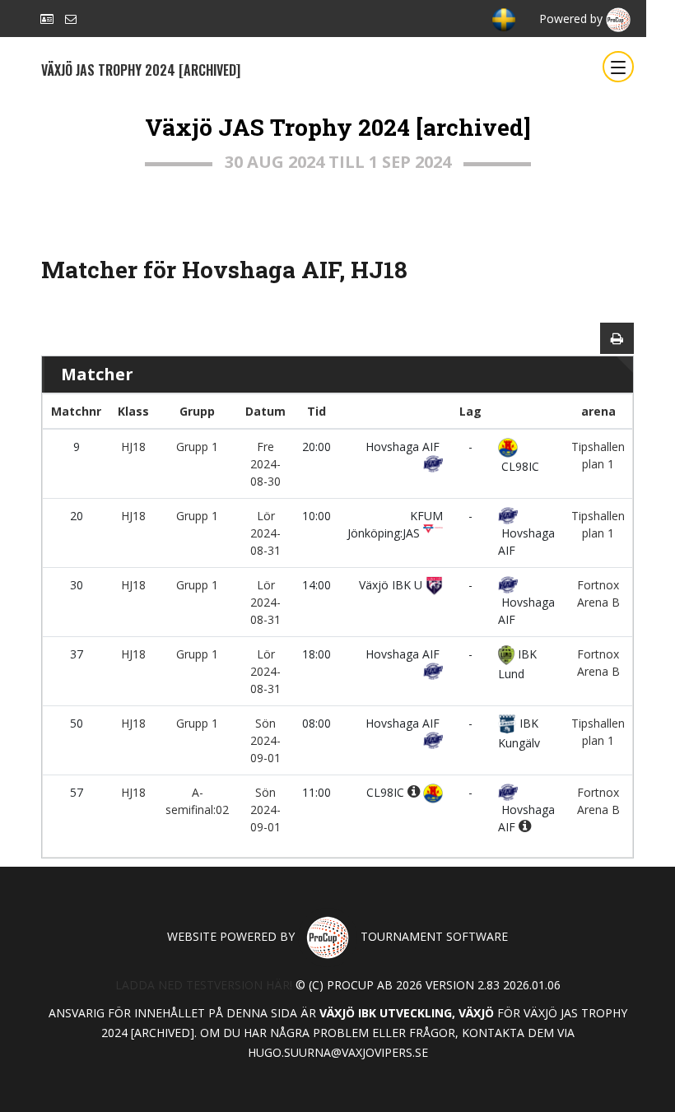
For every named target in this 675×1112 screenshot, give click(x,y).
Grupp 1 (197, 446)
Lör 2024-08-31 (265, 533)
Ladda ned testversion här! (203, 985)
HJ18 (133, 446)
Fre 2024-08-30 (265, 464)
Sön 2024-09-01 (265, 740)
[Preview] (617, 338)
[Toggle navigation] (618, 66)
